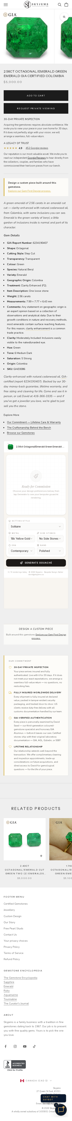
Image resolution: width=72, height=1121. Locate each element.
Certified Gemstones (16, 904)
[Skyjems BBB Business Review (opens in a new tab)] (36, 1066)
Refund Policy (12, 959)
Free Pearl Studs (13, 928)
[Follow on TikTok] (34, 1046)
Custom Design (12, 916)
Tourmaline (10, 999)
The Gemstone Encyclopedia (20, 978)
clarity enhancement (38, 328)
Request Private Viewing (36, 108)
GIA (63, 376)
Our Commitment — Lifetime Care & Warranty (34, 422)
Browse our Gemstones (21, 433)
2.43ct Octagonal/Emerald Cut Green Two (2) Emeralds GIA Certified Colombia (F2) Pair (24, 869)
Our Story (9, 922)
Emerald (8, 986)
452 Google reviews (37, 148)
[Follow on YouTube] (25, 1046)
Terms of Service (13, 953)
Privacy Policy (12, 947)
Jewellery (9, 910)
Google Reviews (37, 158)
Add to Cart (36, 95)
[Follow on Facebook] (5, 1046)
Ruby (7, 990)
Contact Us (10, 934)
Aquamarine (11, 995)
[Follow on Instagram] (15, 1046)
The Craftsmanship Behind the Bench (29, 427)
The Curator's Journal (16, 1003)
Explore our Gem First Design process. (29, 191)
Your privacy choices (16, 941)
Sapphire (9, 982)
